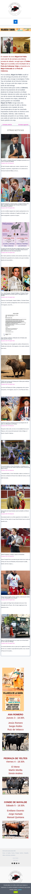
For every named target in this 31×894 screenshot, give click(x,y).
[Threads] (14, 863)
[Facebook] (12, 863)
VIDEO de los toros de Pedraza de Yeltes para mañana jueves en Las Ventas (15, 382)
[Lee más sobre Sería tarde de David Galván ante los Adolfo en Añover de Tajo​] (15, 497)
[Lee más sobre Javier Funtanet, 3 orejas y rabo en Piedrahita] (15, 540)
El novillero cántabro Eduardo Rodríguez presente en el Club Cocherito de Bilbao (15, 161)
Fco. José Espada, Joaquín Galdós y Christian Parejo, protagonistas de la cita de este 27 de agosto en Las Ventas (15, 294)
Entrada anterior (6, 124)
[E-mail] (18, 863)
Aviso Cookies (15, 858)
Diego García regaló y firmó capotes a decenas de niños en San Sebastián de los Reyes (15, 597)
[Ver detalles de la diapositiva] (15, 742)
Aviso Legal (15, 860)
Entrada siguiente (24, 124)
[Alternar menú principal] (16, 22)
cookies (20, 889)
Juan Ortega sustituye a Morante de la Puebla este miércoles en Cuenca (14, 338)
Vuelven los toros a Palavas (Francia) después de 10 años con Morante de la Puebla (14, 423)
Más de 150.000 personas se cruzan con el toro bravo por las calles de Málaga (14, 641)
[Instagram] (16, 863)
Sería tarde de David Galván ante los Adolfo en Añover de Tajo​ (15, 511)
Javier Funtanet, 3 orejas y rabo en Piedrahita (12, 554)
